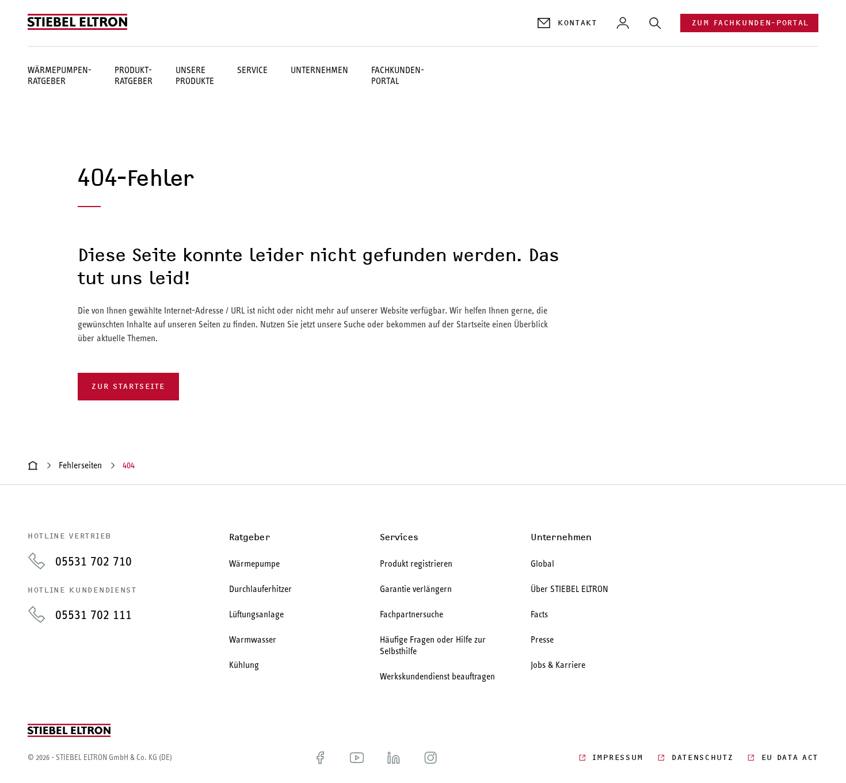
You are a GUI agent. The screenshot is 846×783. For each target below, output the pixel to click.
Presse (542, 639)
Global (542, 563)
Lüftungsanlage (256, 614)
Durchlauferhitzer (260, 589)
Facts (539, 614)
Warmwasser (252, 639)
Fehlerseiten (80, 465)
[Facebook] (320, 758)
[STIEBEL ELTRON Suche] (655, 23)
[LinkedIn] (394, 758)
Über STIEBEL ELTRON (569, 589)
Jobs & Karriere (558, 665)
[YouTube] (357, 758)
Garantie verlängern (416, 589)
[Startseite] (33, 465)
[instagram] (430, 758)
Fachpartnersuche (411, 614)
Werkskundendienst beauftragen (437, 676)
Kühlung (244, 665)
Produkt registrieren (416, 563)
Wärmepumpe (254, 563)
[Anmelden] (623, 23)
